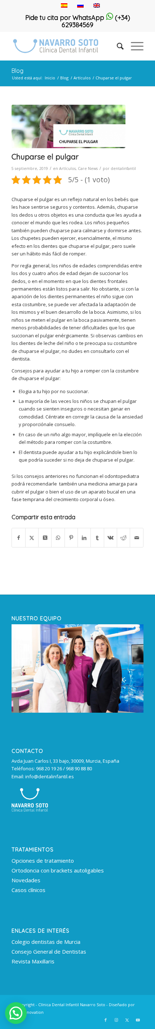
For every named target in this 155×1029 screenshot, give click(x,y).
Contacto (27, 751)
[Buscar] (117, 46)
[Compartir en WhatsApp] (58, 537)
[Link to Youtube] (138, 1020)
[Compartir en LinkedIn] (84, 537)
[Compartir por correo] (136, 537)
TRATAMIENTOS (33, 849)
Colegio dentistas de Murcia (46, 941)
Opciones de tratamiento (43, 860)
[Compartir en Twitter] (32, 537)
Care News (88, 168)
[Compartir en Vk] (110, 537)
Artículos (67, 168)
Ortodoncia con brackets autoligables (58, 870)
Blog (17, 70)
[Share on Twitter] (45, 537)
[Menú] (133, 46)
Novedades (26, 880)
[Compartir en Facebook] (18, 537)
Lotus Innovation (28, 1012)
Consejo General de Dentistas (49, 951)
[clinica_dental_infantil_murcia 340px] (64, 46)
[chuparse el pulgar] (68, 126)
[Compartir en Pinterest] (71, 537)
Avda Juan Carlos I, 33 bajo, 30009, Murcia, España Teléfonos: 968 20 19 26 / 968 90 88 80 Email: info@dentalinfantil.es (65, 769)
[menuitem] (117, 46)
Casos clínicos (28, 889)
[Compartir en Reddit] (123, 537)
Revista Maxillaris (33, 961)
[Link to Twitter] (127, 1020)
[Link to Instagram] (116, 1020)
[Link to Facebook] (105, 1020)
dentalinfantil (123, 168)
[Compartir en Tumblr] (97, 537)
